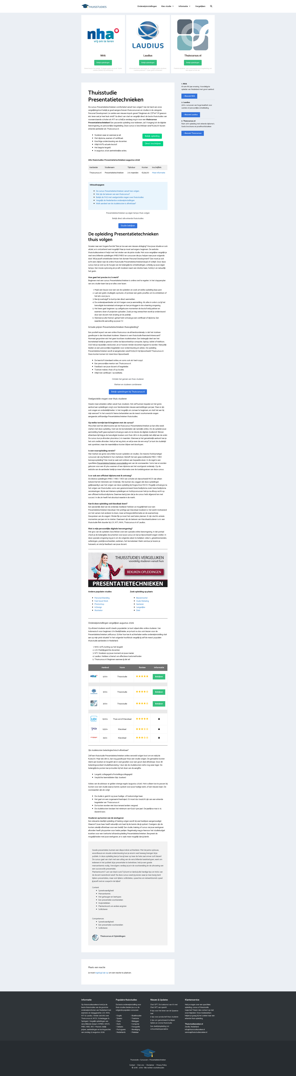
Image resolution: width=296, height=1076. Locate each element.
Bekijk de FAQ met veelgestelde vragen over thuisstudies (120, 197)
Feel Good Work (101, 601)
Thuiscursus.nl (86, 1018)
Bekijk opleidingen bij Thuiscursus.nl (128, 392)
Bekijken (159, 676)
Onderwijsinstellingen (147, 6)
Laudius (89, 1015)
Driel (138, 610)
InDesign (98, 607)
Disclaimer (150, 1065)
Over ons (140, 1065)
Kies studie (166, 6)
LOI (103, 1012)
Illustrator (98, 610)
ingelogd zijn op (101, 973)
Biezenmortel (141, 598)
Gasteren (140, 604)
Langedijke (140, 607)
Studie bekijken (128, 226)
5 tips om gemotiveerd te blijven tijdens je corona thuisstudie (162, 1022)
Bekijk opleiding (152, 136)
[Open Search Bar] (211, 6)
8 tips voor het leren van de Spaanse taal (164, 1012)
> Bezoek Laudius (191, 114)
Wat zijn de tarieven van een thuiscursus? (113, 194)
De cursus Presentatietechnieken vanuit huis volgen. (117, 191)
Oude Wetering (142, 601)
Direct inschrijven (153, 144)
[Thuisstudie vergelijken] (94, 6)
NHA (108, 1012)
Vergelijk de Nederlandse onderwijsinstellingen (115, 200)
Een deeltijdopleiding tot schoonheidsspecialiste (159, 1028)
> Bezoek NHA (189, 96)
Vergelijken (200, 6)
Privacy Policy (161, 1065)
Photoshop (99, 604)
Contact (132, 1065)
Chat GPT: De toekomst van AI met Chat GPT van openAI (164, 1006)
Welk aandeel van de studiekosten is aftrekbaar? (116, 203)
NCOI (95, 1018)
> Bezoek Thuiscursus (193, 133)
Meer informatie (158, 173)
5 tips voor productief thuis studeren (164, 1016)
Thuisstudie (134, 1059)
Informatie (183, 6)
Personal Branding (101, 598)
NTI (82, 1015)
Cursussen (144, 1059)
